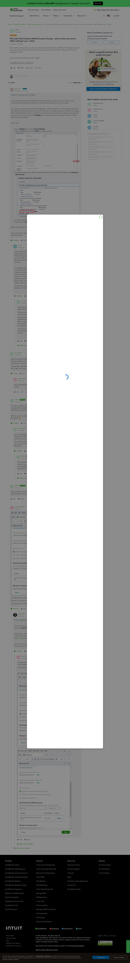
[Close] (100, 217)
